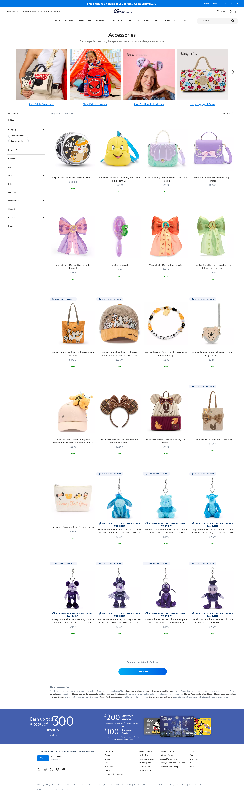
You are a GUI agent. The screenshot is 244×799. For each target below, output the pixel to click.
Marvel (108, 770)
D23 (192, 751)
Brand (11, 226)
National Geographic (114, 774)
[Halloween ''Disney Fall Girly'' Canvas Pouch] (73, 498)
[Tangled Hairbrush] (119, 236)
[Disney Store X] (51, 769)
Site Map (194, 759)
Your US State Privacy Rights (121, 785)
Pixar (107, 763)
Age (10, 167)
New (57, 21)
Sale (186, 21)
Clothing (100, 21)
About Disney (181, 785)
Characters (109, 751)
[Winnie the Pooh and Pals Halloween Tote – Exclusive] (73, 323)
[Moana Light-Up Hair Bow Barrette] (166, 236)
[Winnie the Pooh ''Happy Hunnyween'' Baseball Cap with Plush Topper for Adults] (73, 411)
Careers (193, 755)
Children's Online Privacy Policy (163, 785)
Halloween (84, 21)
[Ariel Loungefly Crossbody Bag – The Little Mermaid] (166, 149)
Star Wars (109, 766)
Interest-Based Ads (196, 785)
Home (157, 21)
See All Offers (226, 3)
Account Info (144, 766)
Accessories (115, 21)
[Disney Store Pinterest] (57, 769)
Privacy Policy (55, 760)
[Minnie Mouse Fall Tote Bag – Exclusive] (212, 411)
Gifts (177, 21)
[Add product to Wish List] (93, 124)
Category (12, 129)
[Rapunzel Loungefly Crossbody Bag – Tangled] (212, 149)
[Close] (236, 5)
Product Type (14, 150)
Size (10, 175)
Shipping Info (145, 763)
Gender (11, 159)
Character (12, 209)
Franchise (12, 192)
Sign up (43, 758)
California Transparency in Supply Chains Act (53, 790)
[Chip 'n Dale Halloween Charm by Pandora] (73, 149)
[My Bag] (236, 11)
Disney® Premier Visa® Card (34, 11)
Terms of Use (66, 785)
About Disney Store (168, 759)
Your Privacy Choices (141, 785)
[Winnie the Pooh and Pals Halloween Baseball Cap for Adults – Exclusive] (119, 323)
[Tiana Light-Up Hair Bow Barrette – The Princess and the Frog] (212, 236)
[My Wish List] (230, 11)
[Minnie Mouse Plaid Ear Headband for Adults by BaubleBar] (119, 411)
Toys (129, 21)
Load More (142, 671)
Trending (69, 21)
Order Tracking (145, 755)
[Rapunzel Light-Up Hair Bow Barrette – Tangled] (73, 236)
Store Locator (56, 11)
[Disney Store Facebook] (39, 769)
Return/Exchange (146, 759)
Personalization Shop (169, 766)
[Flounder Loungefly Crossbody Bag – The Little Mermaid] (119, 149)
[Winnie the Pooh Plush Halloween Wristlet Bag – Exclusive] (212, 323)
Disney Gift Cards (167, 751)
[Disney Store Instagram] (45, 769)
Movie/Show (13, 200)
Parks (167, 21)
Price (10, 184)
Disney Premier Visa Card (172, 763)
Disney (108, 759)
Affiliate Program (167, 755)
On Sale (11, 217)
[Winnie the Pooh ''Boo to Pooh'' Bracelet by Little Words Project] (166, 323)
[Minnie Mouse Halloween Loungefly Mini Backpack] (166, 411)
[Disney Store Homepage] (122, 11)
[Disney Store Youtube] (64, 769)
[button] (11, 72)
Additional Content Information (85, 785)
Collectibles (143, 21)
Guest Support (12, 11)
